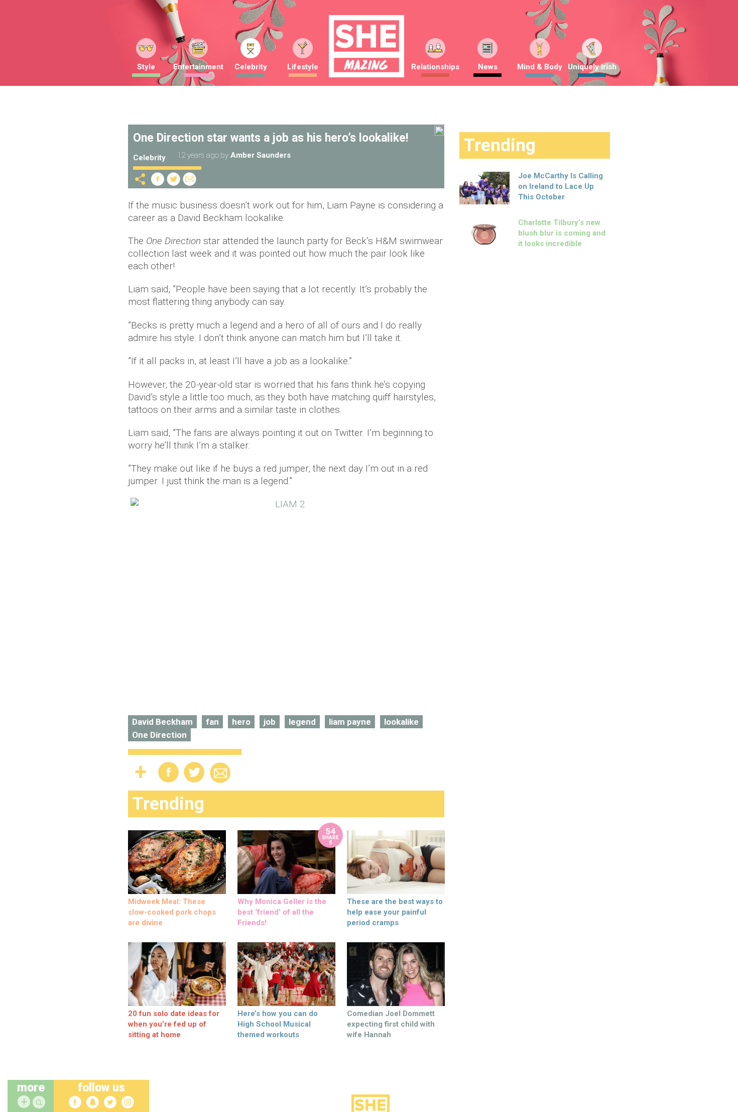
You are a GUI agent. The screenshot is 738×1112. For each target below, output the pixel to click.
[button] (40, 1102)
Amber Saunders (260, 155)
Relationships (435, 66)
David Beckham (162, 722)
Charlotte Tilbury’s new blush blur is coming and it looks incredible (561, 233)
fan (212, 722)
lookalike (401, 722)
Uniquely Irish (592, 66)
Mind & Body (539, 66)
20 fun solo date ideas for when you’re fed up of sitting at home (173, 1024)
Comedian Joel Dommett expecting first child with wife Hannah (391, 1024)
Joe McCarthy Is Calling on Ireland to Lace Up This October (560, 186)
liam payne (350, 722)
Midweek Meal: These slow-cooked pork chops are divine (172, 912)
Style (146, 66)
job (270, 722)
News (488, 66)
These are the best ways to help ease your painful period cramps (395, 912)
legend (302, 722)
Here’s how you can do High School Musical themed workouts (277, 1024)
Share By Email (190, 179)
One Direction (159, 735)
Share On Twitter (174, 179)
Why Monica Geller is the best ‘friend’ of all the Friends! (281, 912)
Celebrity (250, 66)
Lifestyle (302, 66)
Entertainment (198, 66)
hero (241, 722)
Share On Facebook (158, 179)
